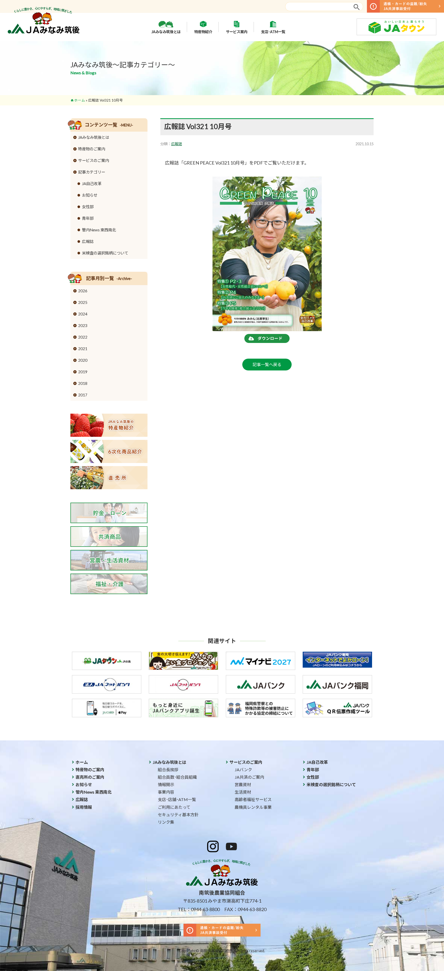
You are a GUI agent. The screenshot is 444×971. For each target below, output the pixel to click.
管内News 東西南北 (99, 230)
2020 (82, 360)
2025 (82, 302)
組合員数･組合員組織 (177, 777)
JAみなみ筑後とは (166, 32)
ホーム (79, 100)
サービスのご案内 (93, 160)
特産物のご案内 (91, 149)
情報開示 (166, 784)
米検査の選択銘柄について (105, 253)
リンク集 (166, 822)
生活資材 (243, 791)
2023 (82, 325)
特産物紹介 (203, 32)
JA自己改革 (91, 183)
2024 (82, 314)
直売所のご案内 (90, 777)
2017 (82, 395)
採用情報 (84, 807)
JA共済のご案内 (249, 777)
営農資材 (243, 784)
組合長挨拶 (168, 769)
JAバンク (243, 769)
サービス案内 (236, 32)
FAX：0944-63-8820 (245, 909)
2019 (82, 371)
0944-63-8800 (205, 909)
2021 (82, 348)
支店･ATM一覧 (273, 32)
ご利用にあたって (174, 807)
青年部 (88, 218)
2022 (82, 337)
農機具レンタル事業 (253, 807)
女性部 (88, 206)
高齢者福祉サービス (253, 799)
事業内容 (166, 791)
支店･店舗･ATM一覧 (177, 799)
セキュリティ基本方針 (178, 814)
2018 (82, 383)
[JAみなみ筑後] (44, 32)
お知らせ (89, 195)
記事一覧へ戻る (267, 364)
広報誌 (176, 144)
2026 (82, 290)
